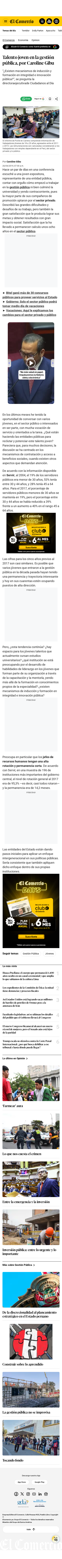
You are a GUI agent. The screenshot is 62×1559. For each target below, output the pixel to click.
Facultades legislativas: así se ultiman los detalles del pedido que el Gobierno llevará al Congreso (28, 1016)
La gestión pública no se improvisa (26, 1412)
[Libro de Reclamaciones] (39, 1503)
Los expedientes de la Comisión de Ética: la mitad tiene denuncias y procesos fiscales (28, 989)
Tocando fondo (12, 1460)
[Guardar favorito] (50, 99)
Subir (29, 1529)
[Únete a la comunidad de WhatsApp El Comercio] (26, 99)
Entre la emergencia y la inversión (26, 1202)
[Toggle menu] (6, 21)
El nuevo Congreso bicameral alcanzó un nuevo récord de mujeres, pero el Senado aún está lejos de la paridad (27, 1029)
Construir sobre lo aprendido (22, 1364)
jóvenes (49, 953)
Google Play (39, 1482)
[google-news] (46, 1494)
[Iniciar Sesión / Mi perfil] (56, 21)
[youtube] (34, 1494)
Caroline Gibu (14, 161)
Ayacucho (50, 30)
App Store (22, 1482)
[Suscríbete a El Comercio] (48, 21)
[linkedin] (40, 1494)
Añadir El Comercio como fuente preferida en (31, 47)
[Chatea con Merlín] (42, 21)
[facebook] (16, 1494)
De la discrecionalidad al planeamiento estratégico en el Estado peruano (29, 1314)
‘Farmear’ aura (12, 1106)
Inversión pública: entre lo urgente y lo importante (29, 1251)
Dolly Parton (37, 30)
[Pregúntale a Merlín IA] (55, 1539)
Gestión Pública (31, 953)
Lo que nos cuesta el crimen (21, 1154)
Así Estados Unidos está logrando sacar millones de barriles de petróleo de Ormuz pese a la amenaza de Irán (28, 1002)
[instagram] (28, 1494)
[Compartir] (57, 99)
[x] (22, 1494)
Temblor (25, 30)
